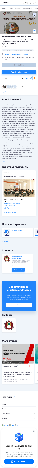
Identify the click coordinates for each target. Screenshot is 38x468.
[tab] (19, 404)
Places (11, 8)
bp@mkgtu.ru (7, 208)
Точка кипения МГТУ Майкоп (19, 54)
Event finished (19, 65)
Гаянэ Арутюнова (17, 230)
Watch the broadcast (19, 72)
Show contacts (16, 266)
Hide (3, 161)
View (19, 305)
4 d (31, 366)
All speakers (5, 241)
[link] (18, 364)
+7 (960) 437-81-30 (9, 206)
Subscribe (19, 270)
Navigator (18, 8)
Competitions (27, 8)
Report (4, 92)
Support (4, 418)
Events (4, 8)
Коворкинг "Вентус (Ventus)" (12, 203)
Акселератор (7, 366)
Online (15, 366)
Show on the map (10, 212)
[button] (19, 404)
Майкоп (7, 54)
